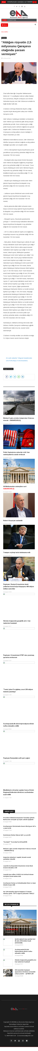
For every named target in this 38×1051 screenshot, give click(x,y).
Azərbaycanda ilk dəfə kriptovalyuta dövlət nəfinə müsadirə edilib (23, 951)
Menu (5, 25)
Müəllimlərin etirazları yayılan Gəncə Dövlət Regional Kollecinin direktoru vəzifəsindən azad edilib (18, 792)
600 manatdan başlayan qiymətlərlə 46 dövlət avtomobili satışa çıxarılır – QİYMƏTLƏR (25, 971)
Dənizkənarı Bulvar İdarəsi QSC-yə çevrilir (17, 835)
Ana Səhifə (4, 32)
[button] (33, 2)
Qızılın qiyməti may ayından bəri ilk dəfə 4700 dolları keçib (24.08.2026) (25, 941)
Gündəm (4, 38)
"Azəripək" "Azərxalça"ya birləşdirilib (15, 842)
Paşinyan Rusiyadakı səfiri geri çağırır (16, 758)
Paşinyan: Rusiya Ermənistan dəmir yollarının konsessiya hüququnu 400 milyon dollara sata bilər (18, 587)
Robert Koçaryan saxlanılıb (13, 520)
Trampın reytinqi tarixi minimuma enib (16, 552)
